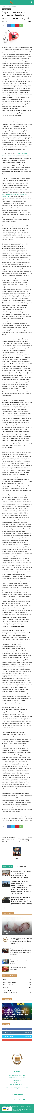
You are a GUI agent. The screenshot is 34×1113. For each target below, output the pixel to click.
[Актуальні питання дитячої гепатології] (5, 969)
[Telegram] (19, 1099)
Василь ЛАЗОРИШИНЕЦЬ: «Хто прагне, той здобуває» (25, 839)
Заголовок (6, 931)
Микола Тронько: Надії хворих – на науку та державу (8, 839)
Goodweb (28, 1106)
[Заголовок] (17, 926)
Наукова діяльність (13, 6)
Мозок (17, 858)
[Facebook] (9, 25)
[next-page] (6, 908)
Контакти (21, 1106)
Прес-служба (6, 1018)
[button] (3, 2)
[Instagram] (14, 1099)
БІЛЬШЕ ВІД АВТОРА (20, 866)
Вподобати (27, 1029)
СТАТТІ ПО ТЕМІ (7, 866)
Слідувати (28, 1032)
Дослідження (5, 875)
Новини (5, 1007)
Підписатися (27, 1040)
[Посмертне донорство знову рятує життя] (5, 961)
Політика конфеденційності (10, 1106)
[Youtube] (24, 1099)
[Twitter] (13, 25)
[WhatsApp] (21, 25)
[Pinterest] (17, 25)
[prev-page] (3, 908)
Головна (4, 6)
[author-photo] (17, 855)
